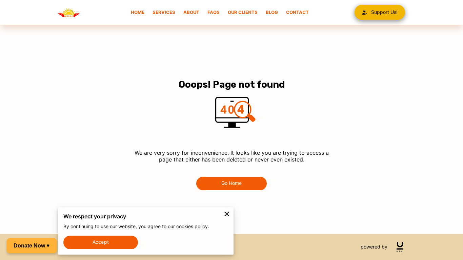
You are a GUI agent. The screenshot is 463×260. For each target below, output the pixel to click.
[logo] (400, 247)
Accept (101, 242)
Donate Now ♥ (32, 245)
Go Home (231, 183)
